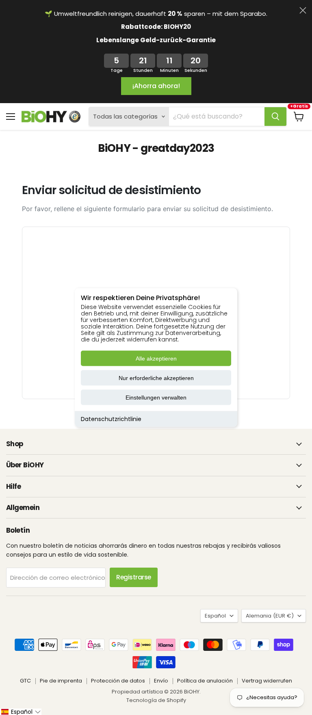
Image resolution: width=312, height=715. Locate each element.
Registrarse (133, 577)
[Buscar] (275, 116)
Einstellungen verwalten (156, 397)
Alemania (270, 616)
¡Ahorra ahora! (156, 86)
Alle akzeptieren (156, 358)
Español (215, 616)
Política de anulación (205, 681)
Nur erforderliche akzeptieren (156, 378)
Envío (161, 681)
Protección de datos (118, 681)
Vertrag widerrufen (267, 681)
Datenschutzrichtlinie (111, 419)
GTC (25, 681)
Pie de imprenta (61, 681)
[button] (20, 712)
